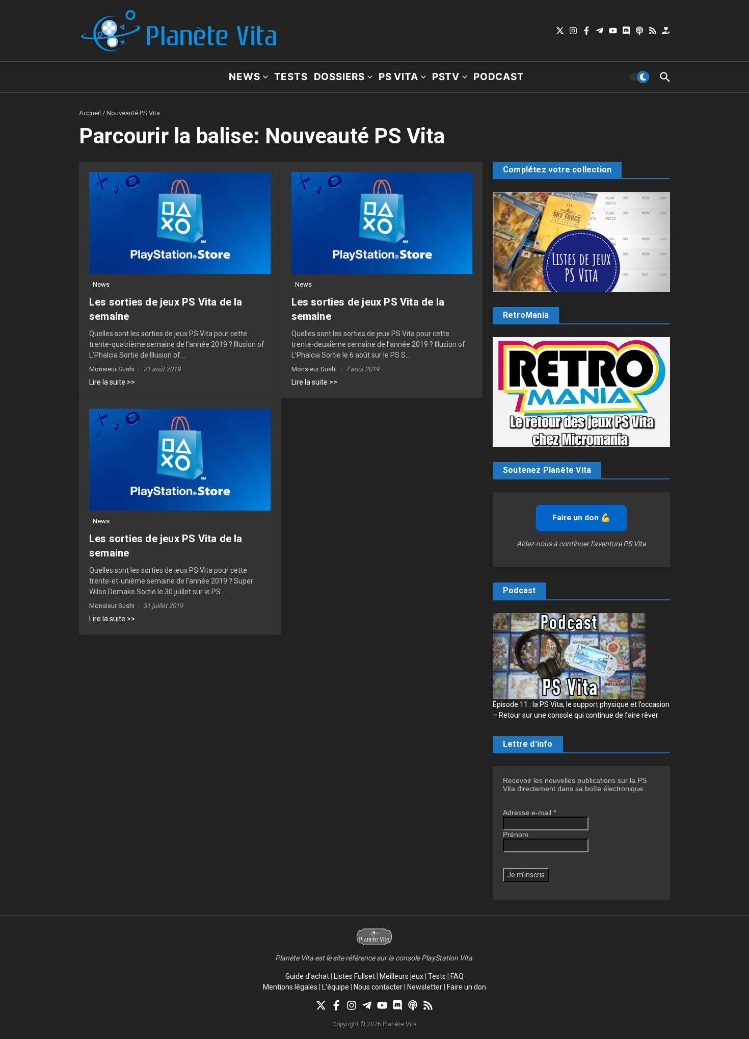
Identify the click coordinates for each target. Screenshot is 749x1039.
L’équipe (335, 987)
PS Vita (398, 77)
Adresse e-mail (529, 812)
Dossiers (339, 77)
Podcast (498, 77)
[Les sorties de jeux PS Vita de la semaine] (180, 223)
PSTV (446, 77)
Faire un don (466, 987)
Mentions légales (290, 987)
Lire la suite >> (112, 382)
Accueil (90, 113)
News (244, 77)
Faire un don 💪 (581, 517)
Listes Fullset (354, 976)
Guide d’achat (307, 976)
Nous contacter (378, 987)
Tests (291, 77)
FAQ (457, 976)
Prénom (515, 834)
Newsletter (424, 987)
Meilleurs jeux (401, 976)
